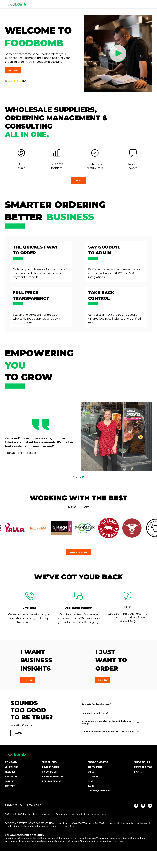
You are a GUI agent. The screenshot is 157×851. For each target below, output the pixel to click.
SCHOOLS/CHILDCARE (98, 790)
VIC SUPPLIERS (50, 771)
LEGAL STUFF (34, 805)
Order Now (103, 679)
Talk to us (78, 180)
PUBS (90, 781)
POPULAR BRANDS (51, 781)
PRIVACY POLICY (13, 805)
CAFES (90, 771)
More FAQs (18, 733)
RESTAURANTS (94, 766)
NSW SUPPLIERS (50, 766)
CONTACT (10, 785)
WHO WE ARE (11, 766)
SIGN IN (138, 771)
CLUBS (90, 785)
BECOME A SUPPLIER (52, 776)
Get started (13, 70)
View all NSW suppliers (78, 552)
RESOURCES (11, 776)
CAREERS (9, 781)
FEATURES (10, 771)
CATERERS (92, 776)
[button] (9, 440)
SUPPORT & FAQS (143, 766)
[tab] (72, 507)
